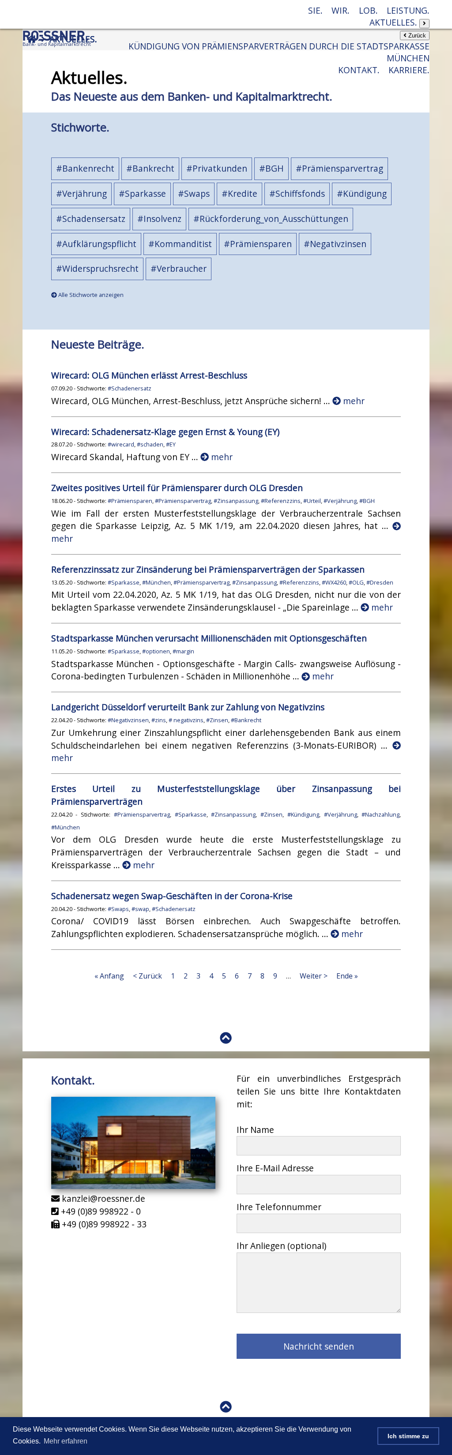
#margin (183, 651)
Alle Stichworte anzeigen (90, 295)
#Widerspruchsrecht (97, 268)
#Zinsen (217, 720)
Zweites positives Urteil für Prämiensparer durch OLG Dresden (177, 488)
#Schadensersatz (90, 219)
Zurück (416, 35)
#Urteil (312, 501)
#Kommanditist (180, 244)
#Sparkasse (142, 193)
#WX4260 (334, 582)
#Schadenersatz (129, 388)
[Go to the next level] (424, 23)
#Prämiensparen (258, 244)
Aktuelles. (394, 22)
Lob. (368, 10)
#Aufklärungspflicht (96, 244)
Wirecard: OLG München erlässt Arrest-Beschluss (149, 375)
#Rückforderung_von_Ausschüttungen (270, 219)
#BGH (271, 168)
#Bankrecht (150, 168)
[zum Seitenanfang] (226, 1038)
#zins (158, 720)
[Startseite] (57, 46)
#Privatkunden (216, 168)
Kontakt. (359, 70)
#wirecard (121, 444)
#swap (140, 909)
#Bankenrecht (85, 168)
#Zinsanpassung (236, 501)
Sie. (315, 10)
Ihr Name (255, 1130)
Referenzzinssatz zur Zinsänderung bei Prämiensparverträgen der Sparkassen (208, 569)
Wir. (340, 10)
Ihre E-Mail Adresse (275, 1168)
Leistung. (408, 10)
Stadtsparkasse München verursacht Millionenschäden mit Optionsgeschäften (209, 638)
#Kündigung (362, 193)
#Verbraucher (179, 268)
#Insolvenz (159, 219)
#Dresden (379, 582)
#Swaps (194, 193)
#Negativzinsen (335, 244)
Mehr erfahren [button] (65, 1441)
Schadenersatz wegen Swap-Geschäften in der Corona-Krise (172, 896)
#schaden (150, 444)
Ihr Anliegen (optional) (281, 1246)
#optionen (156, 651)
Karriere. (408, 70)
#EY (171, 444)
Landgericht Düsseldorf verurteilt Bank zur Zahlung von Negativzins (187, 707)
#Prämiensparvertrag (339, 168)
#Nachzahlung (380, 814)
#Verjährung (81, 193)
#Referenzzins (281, 501)
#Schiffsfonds (297, 193)
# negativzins (186, 720)
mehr (353, 401)
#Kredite (239, 193)
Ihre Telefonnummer (279, 1207)
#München (156, 582)
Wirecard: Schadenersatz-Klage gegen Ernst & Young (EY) (165, 432)
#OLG (356, 582)
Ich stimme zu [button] (408, 1436)
